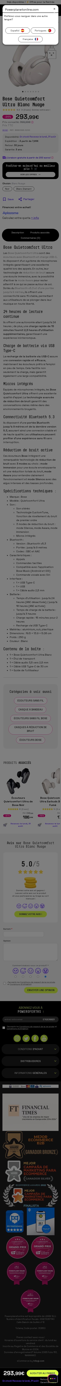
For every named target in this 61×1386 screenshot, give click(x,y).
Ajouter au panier (42, 1373)
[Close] (54, 9)
